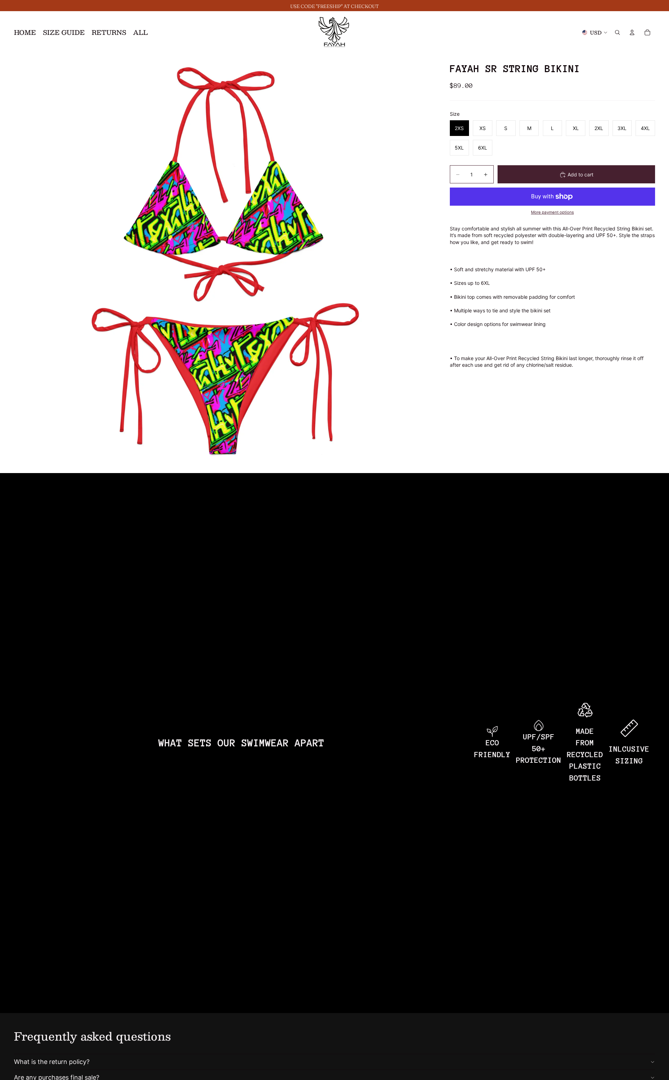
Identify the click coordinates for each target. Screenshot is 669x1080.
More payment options (552, 212)
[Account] (632, 32)
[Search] (617, 32)
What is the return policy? (52, 1061)
